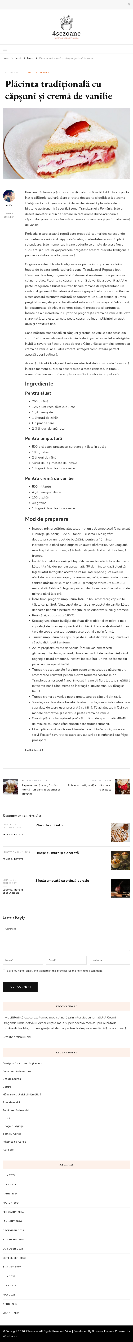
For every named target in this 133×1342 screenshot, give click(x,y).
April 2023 (10, 1304)
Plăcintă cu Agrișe (14, 1142)
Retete (44, 72)
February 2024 (13, 1212)
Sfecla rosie (11, 893)
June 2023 (9, 1285)
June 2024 (9, 1184)
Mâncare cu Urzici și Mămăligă (22, 1094)
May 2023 (9, 1294)
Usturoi (7, 1087)
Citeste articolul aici (17, 1037)
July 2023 (9, 1276)
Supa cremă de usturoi (17, 1071)
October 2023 (13, 1248)
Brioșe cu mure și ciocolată (57, 853)
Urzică (7, 1118)
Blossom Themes (103, 1331)
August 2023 (12, 1267)
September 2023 (14, 1258)
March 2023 (11, 1313)
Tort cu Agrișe (12, 1134)
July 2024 (9, 1175)
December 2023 (13, 1230)
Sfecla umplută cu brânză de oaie (62, 880)
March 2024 (11, 1202)
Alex (9, 205)
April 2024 (10, 1193)
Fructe (32, 72)
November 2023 (14, 1239)
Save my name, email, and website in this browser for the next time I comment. (55, 971)
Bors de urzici (11, 1102)
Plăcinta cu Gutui (49, 825)
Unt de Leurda (12, 1079)
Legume (7, 889)
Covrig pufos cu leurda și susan (22, 1063)
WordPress (10, 1336)
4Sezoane (32, 1331)
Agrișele (8, 1150)
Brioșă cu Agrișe (13, 1126)
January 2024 (12, 1221)
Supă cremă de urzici (16, 1110)
